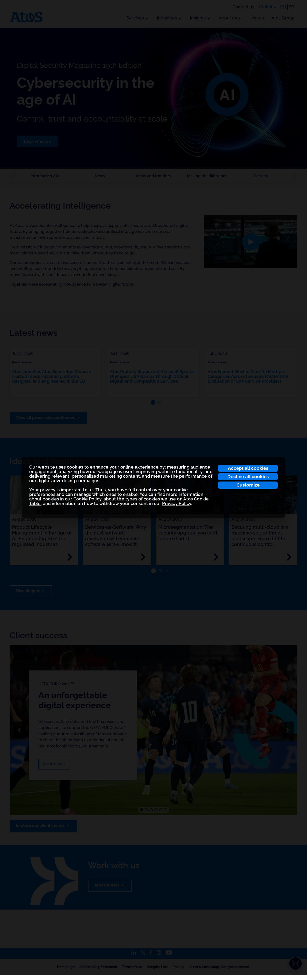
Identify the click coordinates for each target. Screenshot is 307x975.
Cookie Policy (87, 498)
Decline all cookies (248, 476)
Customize (248, 485)
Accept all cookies (248, 468)
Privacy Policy (176, 503)
